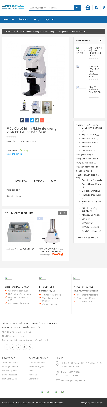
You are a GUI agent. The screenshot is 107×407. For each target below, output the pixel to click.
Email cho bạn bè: (14, 153)
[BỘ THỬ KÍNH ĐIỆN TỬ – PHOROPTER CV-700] (81, 50)
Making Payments (10, 366)
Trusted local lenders (51, 294)
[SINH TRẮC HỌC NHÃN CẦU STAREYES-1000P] (81, 70)
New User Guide (9, 378)
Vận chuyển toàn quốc (18, 290)
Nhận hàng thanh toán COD (18, 298)
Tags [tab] (53, 181)
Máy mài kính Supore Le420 (20, 249)
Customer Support (37, 362)
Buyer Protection (9, 374)
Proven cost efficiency (87, 298)
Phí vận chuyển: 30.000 (18, 303)
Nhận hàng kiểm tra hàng (19, 294)
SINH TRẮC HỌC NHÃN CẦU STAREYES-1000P (94, 71)
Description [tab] (21, 181)
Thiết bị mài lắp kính (23, 31)
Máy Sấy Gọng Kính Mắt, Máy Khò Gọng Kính (51, 250)
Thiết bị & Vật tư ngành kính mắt (16, 332)
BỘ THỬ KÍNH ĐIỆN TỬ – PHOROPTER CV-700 (95, 52)
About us (33, 374)
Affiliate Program (36, 366)
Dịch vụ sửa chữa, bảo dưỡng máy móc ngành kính (25, 340)
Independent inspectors (87, 294)
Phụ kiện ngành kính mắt (13, 336)
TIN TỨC (36, 19)
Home (7, 31)
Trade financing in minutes (50, 299)
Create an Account (10, 362)
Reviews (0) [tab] (39, 181)
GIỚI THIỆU (50, 19)
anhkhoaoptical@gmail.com (73, 380)
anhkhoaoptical (98, 402)
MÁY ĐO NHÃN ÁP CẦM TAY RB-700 (95, 91)
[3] (42, 120)
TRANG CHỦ (8, 19)
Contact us (34, 378)
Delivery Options (9, 370)
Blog (31, 370)
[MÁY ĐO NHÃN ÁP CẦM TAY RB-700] (81, 91)
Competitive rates (50, 304)
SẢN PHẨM (23, 19)
